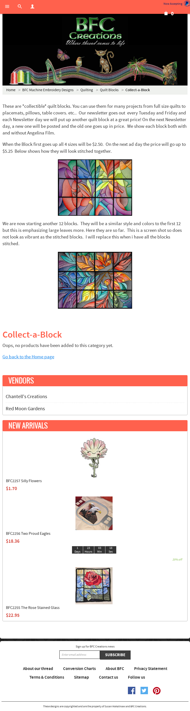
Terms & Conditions (46, 677)
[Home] (95, 32)
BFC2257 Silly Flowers (24, 480)
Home (10, 90)
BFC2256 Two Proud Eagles (28, 533)
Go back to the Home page (28, 357)
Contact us (108, 677)
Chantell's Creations (26, 396)
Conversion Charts (79, 668)
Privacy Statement (150, 668)
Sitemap (81, 677)
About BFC (115, 668)
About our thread (38, 668)
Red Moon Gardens (25, 409)
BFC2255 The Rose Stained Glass (33, 607)
